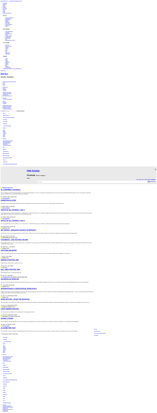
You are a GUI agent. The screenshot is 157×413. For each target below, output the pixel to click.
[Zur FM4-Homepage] (3, 70)
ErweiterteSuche (152, 181)
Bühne (149, 179)
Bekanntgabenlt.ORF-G (10, 40)
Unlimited (5, 123)
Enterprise (7, 32)
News (4, 11)
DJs (143, 179)
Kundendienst (8, 18)
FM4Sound (5, 87)
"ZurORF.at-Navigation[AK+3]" (15, 1)
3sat (6, 49)
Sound (4, 6)
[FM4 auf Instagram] (7, 92)
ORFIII (6, 48)
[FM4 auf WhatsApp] (7, 95)
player (4, 82)
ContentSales (8, 36)
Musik (4, 131)
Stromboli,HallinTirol (7, 187)
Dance (4, 88)
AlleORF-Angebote (7, 402)
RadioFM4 (7, 53)
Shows (4, 113)
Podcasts (4, 89)
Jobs (6, 39)
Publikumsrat (7, 38)
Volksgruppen (8, 67)
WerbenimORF (8, 35)
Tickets (6, 21)
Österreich (5, 8)
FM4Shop (5, 161)
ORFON (5, 4)
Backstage (7, 20)
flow (4, 83)
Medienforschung (8, 33)
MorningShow (6, 115)
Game (4, 134)
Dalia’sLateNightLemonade (8, 117)
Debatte (4, 7)
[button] (9, 81)
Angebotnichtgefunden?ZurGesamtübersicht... (12, 68)
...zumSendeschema (7, 125)
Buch (4, 135)
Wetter (4, 9)
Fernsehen (5, 3)
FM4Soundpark (6, 153)
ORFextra (7, 22)
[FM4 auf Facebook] (7, 93)
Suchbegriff (2, 110)
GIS (6, 26)
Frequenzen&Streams (7, 157)
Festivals (153, 179)
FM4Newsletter (6, 155)
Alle (137, 179)
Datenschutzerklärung (7, 405)
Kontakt (4, 149)
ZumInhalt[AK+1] (4, 1)
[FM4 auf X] (5, 94)
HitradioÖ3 (7, 52)
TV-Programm (8, 46)
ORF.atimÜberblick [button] (7, 13)
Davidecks (5, 119)
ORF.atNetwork (6, 381)
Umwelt (4, 133)
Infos (4, 147)
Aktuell (4, 138)
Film (4, 129)
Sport (4, 10)
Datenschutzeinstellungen (8, 407)
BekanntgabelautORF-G (8, 409)
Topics (4, 127)
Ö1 (6, 51)
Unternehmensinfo (9, 31)
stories (4, 84)
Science (6, 64)
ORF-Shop (7, 23)
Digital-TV (7, 25)
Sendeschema (5, 151)
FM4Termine (33, 171)
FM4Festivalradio (6, 142)
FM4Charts (5, 144)
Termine (4, 90)
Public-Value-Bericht (9, 17)
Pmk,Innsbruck (6, 198)
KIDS (4, 5)
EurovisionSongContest (8, 140)
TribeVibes (5, 121)
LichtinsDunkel (8, 24)
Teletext (6, 47)
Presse (6, 34)
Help (6, 65)
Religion (7, 66)
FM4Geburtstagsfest (7, 141)
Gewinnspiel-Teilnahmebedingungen (10, 163)
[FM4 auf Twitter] (6, 107)
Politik (4, 132)
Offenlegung (5, 408)
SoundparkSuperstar (7, 145)
